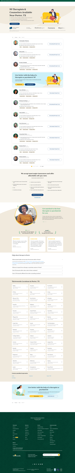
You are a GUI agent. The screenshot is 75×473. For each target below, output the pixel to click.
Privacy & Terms (49, 468)
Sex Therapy (14, 377)
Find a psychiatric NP (41, 439)
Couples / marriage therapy (42, 435)
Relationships (27, 433)
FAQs (13, 432)
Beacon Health (52, 432)
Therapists (16, 37)
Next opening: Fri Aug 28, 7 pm (55, 126)
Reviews (14, 439)
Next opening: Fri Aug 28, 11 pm (55, 137)
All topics (26, 439)
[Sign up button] (59, 455)
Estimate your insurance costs (37, 194)
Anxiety (26, 428)
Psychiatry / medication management (43, 428)
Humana (51, 437)
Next (42, 166)
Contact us (14, 446)
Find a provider (19, 84)
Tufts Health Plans (52, 440)
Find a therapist (40, 437)
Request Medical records (50, 469)
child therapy (20, 262)
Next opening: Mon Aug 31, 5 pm (54, 115)
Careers (14, 437)
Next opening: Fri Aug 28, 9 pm (55, 159)
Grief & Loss (27, 432)
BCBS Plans (51, 430)
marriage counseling (40, 261)
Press (13, 435)
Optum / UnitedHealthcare (54, 428)
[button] (42, 224)
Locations (14, 430)
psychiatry (30, 262)
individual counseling (28, 261)
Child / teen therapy (40, 432)
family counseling (15, 262)
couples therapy (34, 261)
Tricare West (51, 435)
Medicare (51, 439)
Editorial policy (15, 433)
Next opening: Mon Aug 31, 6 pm (54, 43)
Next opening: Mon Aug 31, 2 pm (54, 54)
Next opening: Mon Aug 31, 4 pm (54, 104)
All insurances (52, 442)
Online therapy (40, 430)
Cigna (51, 433)
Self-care (26, 435)
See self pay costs (37, 197)
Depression (27, 430)
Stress (26, 437)
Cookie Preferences (49, 470)
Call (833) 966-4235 (14, 23)
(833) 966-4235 (17, 0)
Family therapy (40, 433)
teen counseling (24, 262)
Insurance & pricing (16, 428)
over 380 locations (15, 263)
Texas (19, 37)
